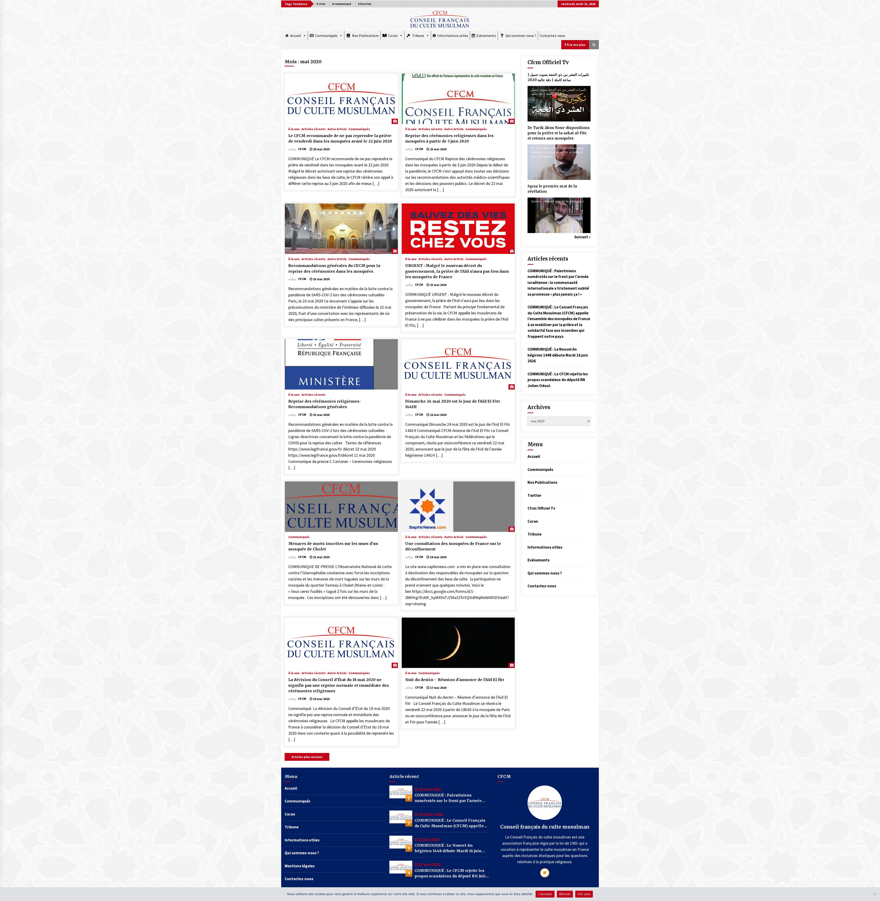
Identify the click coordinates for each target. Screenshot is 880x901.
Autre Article (337, 129)
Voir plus (584, 894)
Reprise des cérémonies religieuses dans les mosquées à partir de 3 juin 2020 (449, 138)
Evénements (486, 35)
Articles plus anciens (307, 757)
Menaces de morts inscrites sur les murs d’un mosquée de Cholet (333, 546)
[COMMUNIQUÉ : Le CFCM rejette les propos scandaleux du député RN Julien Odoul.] (400, 869)
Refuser (565, 894)
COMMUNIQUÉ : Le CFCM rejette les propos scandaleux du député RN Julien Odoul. (558, 379)
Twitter (535, 495)
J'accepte (545, 894)
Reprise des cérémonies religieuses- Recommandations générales (324, 404)
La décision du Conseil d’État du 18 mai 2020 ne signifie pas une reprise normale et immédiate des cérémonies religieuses (338, 685)
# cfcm (320, 3)
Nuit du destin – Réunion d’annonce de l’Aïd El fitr (454, 679)
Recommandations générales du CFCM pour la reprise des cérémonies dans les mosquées (334, 268)
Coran (393, 35)
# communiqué (341, 3)
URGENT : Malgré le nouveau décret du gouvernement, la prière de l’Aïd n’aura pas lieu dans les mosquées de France (457, 271)
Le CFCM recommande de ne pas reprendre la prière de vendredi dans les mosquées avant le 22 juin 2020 (340, 138)
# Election (364, 3)
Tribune (418, 35)
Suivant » (582, 236)
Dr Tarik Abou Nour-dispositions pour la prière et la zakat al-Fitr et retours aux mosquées (559, 133)
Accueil (295, 35)
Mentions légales (300, 865)
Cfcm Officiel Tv (541, 508)
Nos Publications (365, 35)
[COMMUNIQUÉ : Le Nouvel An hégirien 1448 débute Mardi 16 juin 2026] (400, 844)
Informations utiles (452, 35)
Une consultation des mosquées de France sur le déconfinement (453, 546)
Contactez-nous (552, 35)
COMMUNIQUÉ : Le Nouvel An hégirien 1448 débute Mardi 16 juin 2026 (558, 355)
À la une (294, 129)
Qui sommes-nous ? (521, 35)
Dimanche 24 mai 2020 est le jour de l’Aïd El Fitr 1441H (452, 404)
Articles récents (314, 129)
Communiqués (326, 35)
